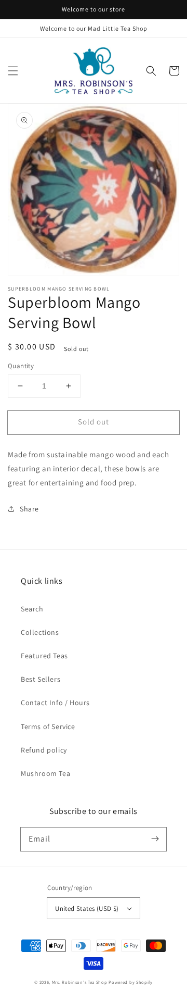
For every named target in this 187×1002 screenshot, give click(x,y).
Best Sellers (40, 679)
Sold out (93, 422)
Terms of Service (48, 726)
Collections (40, 632)
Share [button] (29, 508)
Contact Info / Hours (55, 702)
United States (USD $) (86, 908)
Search (32, 608)
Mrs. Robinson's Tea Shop (80, 982)
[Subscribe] (154, 839)
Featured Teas (44, 655)
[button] (13, 70)
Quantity (21, 365)
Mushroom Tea (45, 773)
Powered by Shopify (131, 982)
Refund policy (44, 750)
